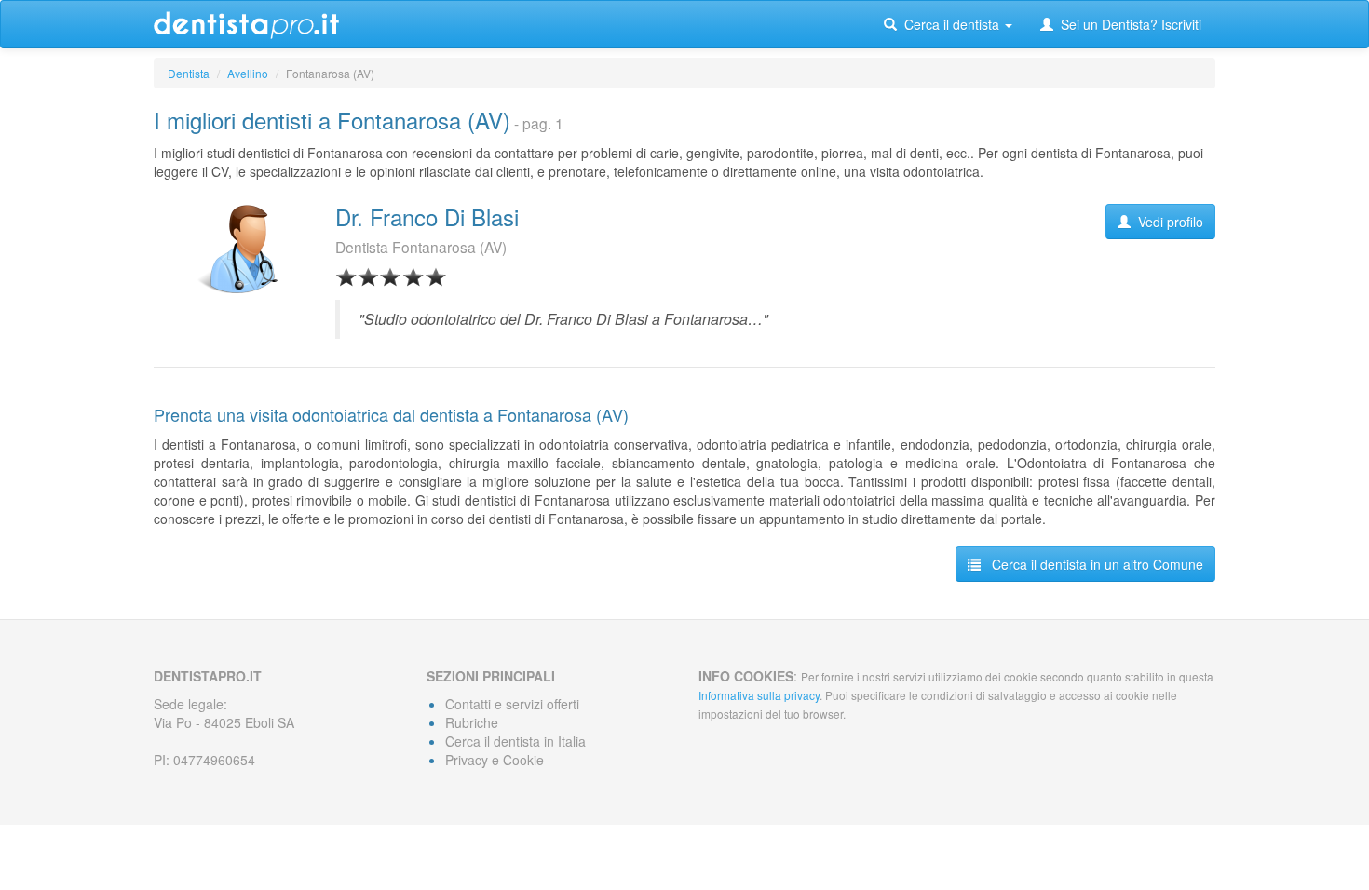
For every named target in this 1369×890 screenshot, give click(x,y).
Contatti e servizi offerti (512, 703)
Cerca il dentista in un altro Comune (1092, 564)
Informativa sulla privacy (759, 695)
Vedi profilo (1167, 221)
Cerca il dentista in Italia (515, 741)
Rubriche (471, 722)
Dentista (189, 73)
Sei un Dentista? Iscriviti (1127, 24)
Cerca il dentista (950, 24)
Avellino (247, 73)
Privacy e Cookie (494, 759)
